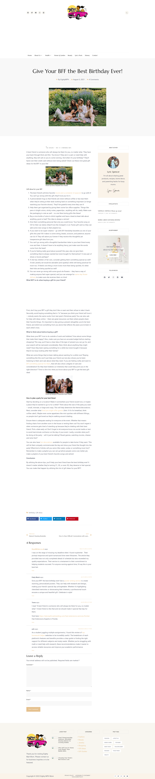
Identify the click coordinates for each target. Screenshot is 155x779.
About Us (37, 55)
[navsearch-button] (127, 12)
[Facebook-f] (115, 776)
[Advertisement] (77, 36)
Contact (95, 55)
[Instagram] (39, 12)
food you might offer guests (52, 410)
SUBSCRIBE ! (113, 255)
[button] (32, 519)
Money (87, 55)
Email (28, 699)
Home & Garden (59, 55)
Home (30, 55)
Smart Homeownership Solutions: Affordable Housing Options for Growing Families (65, 740)
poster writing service (72, 581)
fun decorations (46, 442)
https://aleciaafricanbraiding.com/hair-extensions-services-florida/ (64, 616)
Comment (29, 665)
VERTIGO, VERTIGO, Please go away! (110, 211)
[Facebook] (28, 12)
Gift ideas (39, 513)
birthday (32, 513)
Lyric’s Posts (78, 55)
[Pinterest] (43, 12)
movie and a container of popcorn (68, 193)
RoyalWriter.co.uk (38, 549)
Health (47, 55)
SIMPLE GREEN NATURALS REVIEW (109, 220)
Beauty (70, 55)
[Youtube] (35, 12)
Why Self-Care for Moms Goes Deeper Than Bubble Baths (66, 749)
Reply (33, 570)
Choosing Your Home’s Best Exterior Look (65, 758)
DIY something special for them (38, 364)
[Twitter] (31, 12)
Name (28, 691)
